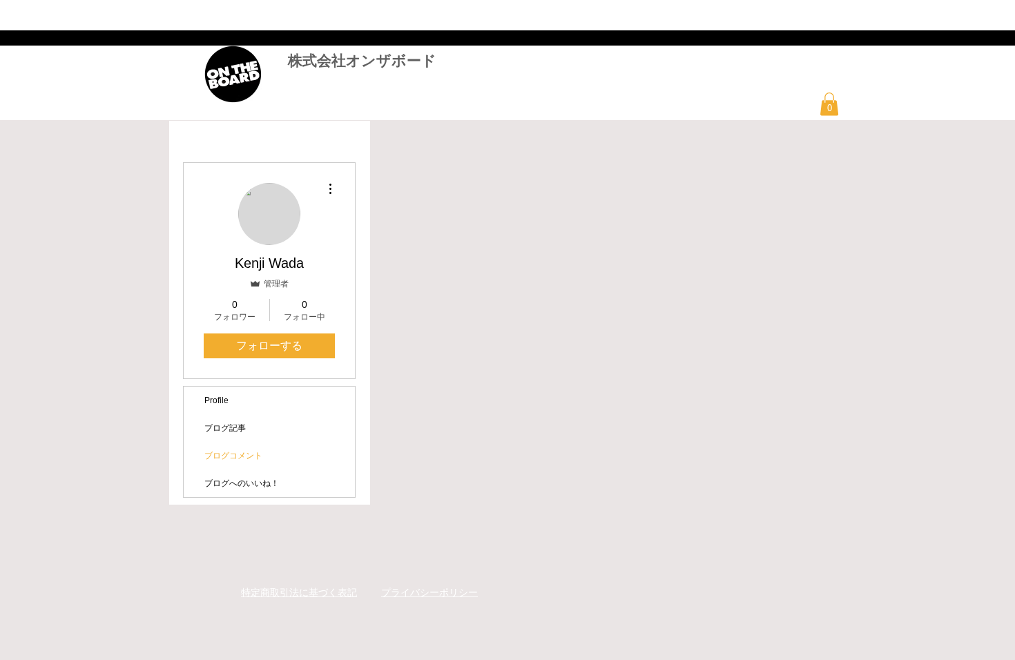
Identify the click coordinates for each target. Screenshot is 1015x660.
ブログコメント (233, 455)
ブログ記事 (225, 428)
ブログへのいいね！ (241, 483)
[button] (829, 104)
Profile (216, 400)
